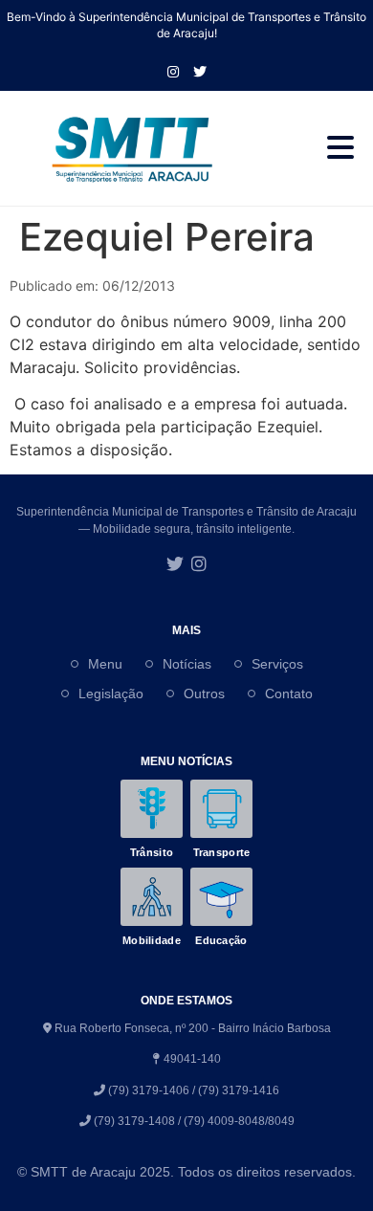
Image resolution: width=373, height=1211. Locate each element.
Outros (204, 693)
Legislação (110, 693)
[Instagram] (173, 71)
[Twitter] (175, 565)
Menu (105, 664)
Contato (289, 693)
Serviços (277, 664)
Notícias (187, 664)
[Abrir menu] (340, 148)
